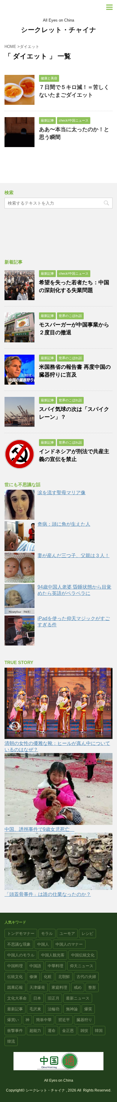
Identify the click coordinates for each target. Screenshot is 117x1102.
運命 (52, 1030)
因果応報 (15, 987)
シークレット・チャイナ (58, 30)
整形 (92, 987)
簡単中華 (44, 1020)
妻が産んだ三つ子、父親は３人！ (74, 555)
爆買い (13, 1020)
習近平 (64, 1020)
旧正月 (53, 998)
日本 (37, 998)
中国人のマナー (69, 944)
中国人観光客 (52, 955)
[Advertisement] (58, 235)
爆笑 (88, 1009)
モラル (47, 933)
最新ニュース (77, 998)
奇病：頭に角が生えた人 (64, 524)
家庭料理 (59, 987)
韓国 (99, 1030)
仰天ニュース (81, 966)
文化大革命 (17, 998)
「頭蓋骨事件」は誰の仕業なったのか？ (47, 894)
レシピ (87, 933)
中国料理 (15, 966)
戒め (78, 987)
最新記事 (15, 1009)
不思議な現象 (19, 944)
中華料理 (55, 966)
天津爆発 (37, 987)
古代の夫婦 (86, 976)
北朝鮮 (64, 976)
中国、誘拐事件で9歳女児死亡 (39, 829)
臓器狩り (84, 1020)
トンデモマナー (20, 933)
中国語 (35, 966)
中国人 (43, 944)
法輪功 (53, 1009)
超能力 (35, 1030)
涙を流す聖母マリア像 (62, 492)
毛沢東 (35, 1009)
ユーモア (67, 933)
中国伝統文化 (82, 955)
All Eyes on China (58, 1080)
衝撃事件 (15, 1030)
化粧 (48, 976)
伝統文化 (15, 976)
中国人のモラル (20, 955)
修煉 (33, 976)
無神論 (72, 1009)
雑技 (84, 1030)
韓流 (11, 1041)
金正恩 (68, 1030)
